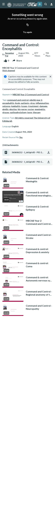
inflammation (42, 103)
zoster (31, 109)
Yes (21, 137)
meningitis (40, 109)
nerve (24, 109)
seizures (6, 106)
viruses (5, 112)
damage (43, 106)
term (29, 112)
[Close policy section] (50, 76)
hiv (19, 109)
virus (32, 103)
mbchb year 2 (35, 100)
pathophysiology (18, 112)
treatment (33, 106)
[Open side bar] (3, 4)
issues (24, 106)
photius (13, 109)
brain (17, 103)
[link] (39, 4)
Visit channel (8, 70)
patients (25, 103)
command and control (18, 100)
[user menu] (51, 4)
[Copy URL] (27, 25)
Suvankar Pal (9, 54)
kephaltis (15, 106)
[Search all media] (45, 4)
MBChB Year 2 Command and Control (31, 94)
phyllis (5, 109)
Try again (27, 32)
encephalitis (8, 103)
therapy (36, 112)
